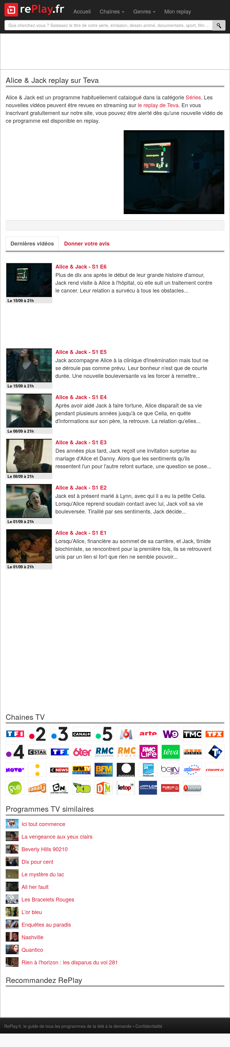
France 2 (37, 734)
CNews (59, 770)
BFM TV (81, 770)
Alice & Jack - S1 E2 (81, 487)
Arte (148, 734)
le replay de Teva (158, 105)
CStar (37, 752)
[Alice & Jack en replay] (174, 172)
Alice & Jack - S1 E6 (81, 266)
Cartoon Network (59, 788)
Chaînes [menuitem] (110, 11)
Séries (193, 97)
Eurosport (192, 770)
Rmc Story (126, 752)
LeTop (125, 788)
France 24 (148, 770)
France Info (37, 770)
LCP (148, 788)
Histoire (192, 788)
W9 (170, 734)
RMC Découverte (104, 752)
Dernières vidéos (32, 243)
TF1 (15, 734)
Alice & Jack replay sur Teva (52, 80)
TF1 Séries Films (60, 752)
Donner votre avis (87, 243)
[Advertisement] (115, 51)
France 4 (15, 752)
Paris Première (193, 752)
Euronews (125, 770)
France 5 (103, 734)
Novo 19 (15, 770)
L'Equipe (214, 770)
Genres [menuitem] (142, 11)
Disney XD (81, 788)
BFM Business (103, 770)
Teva (170, 752)
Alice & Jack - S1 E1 (81, 533)
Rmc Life (148, 752)
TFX (214, 734)
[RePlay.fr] (36, 9)
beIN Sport (170, 770)
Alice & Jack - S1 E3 (81, 442)
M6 (125, 734)
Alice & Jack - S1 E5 (81, 352)
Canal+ (81, 734)
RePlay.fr (12, 1026)
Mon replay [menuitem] (177, 11)
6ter (82, 752)
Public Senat (170, 788)
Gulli (15, 788)
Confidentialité (148, 1026)
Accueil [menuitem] (82, 11)
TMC (192, 734)
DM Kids (103, 788)
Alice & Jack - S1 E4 (81, 397)
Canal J (37, 788)
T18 (215, 752)
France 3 (59, 734)
